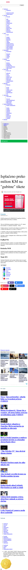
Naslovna (5, 9)
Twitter (5, 546)
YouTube (5, 288)
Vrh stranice (4, 521)
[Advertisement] (14, 157)
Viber (7, 271)
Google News (21, 285)
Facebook (8, 267)
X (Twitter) (8, 269)
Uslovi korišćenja (7, 540)
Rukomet (5, 129)
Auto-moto (5, 95)
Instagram (6, 285)
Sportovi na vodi (7, 134)
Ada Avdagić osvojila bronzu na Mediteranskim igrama (13, 475)
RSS (4, 547)
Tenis (4, 130)
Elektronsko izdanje (7, 549)
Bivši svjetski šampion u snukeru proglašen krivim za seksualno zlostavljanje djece (14, 439)
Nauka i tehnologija (7, 104)
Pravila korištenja (7, 539)
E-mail (7, 278)
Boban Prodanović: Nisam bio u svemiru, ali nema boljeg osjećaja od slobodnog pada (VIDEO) (14, 412)
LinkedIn (8, 275)
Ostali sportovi (6, 135)
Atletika (5, 131)
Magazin (5, 83)
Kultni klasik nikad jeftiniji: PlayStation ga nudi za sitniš (12, 486)
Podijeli (4, 265)
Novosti (5, 15)
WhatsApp (8, 274)
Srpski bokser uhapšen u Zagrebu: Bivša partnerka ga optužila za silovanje (12, 426)
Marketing (5, 537)
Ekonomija (5, 50)
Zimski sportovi (7, 132)
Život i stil (5, 69)
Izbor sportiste (6, 136)
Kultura (5, 59)
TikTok (13, 288)
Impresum (5, 542)
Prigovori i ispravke (5, 350)
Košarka (5, 127)
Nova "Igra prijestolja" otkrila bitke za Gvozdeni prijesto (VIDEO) (13, 399)
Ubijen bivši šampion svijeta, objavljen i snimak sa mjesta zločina (12, 499)
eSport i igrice (6, 138)
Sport (4, 33)
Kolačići (5, 541)
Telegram (8, 272)
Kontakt (5, 536)
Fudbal (5, 126)
